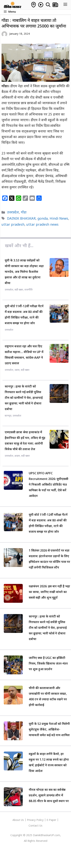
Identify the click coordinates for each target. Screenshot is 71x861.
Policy (40, 820)
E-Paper (51, 820)
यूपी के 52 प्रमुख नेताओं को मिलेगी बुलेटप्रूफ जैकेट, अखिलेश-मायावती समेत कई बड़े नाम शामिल (49, 729)
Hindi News (59, 219)
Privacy (31, 820)
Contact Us (35, 826)
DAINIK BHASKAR (21, 219)
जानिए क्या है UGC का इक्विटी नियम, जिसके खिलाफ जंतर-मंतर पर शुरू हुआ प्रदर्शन (48, 664)
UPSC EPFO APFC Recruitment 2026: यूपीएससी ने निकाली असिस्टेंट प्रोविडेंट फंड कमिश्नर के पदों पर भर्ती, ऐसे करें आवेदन (48, 485)
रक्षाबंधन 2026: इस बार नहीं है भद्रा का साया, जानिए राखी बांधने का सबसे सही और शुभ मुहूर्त (49, 592)
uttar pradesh (13, 225)
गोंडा (24, 212)
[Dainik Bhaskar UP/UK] (12, 4)
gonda (42, 219)
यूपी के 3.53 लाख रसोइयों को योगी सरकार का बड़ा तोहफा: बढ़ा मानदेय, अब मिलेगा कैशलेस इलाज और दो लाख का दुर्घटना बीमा (24, 272)
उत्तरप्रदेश (13, 212)
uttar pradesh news (42, 225)
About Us (18, 820)
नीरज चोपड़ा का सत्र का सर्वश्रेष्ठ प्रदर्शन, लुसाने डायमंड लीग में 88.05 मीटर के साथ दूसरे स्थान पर (49, 795)
